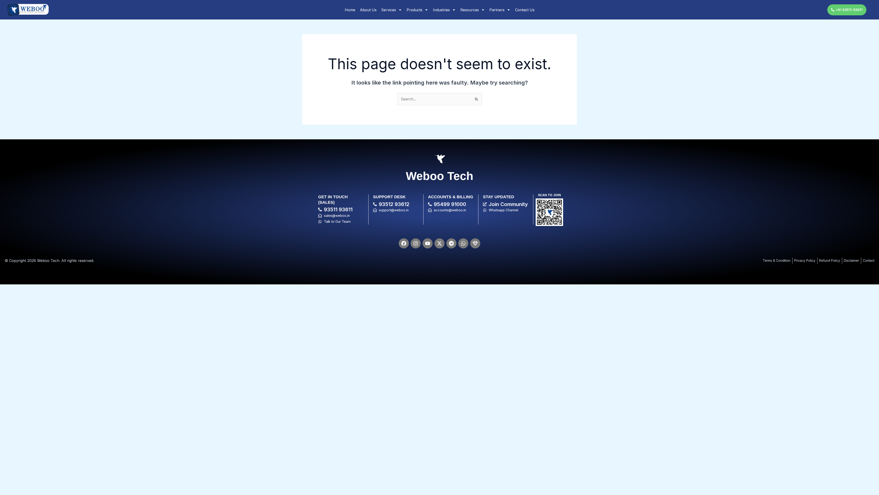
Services (388, 10)
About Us (368, 10)
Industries (441, 10)
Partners (497, 10)
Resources (469, 10)
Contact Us (524, 10)
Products (414, 10)
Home (350, 10)
